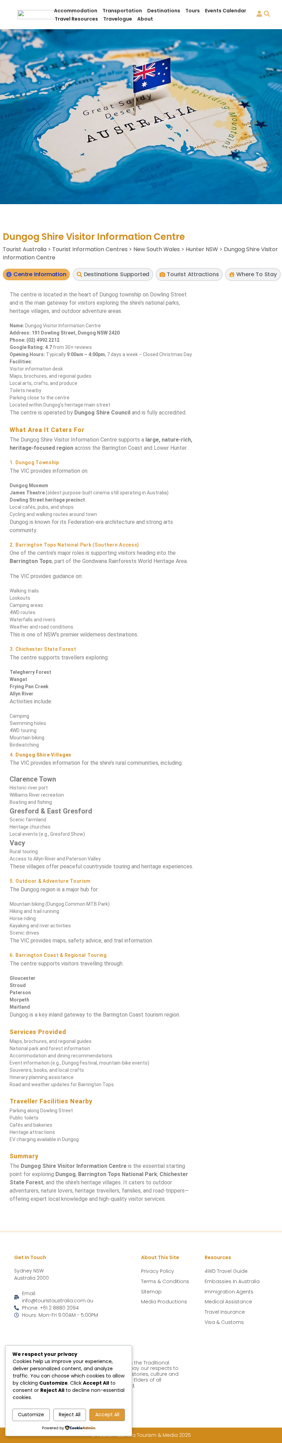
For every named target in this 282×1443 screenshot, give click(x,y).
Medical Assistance (228, 1301)
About (145, 18)
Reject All (69, 1414)
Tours (192, 10)
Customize (31, 1414)
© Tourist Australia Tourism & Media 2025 (141, 1435)
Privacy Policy (157, 1271)
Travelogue (117, 18)
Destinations (163, 10)
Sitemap (151, 1291)
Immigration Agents (229, 1291)
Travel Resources (76, 18)
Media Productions (164, 1301)
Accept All (107, 1414)
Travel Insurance (225, 1312)
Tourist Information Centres (90, 249)
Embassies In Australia (232, 1281)
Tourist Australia (24, 249)
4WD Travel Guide (226, 1271)
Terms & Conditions (165, 1281)
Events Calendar (225, 10)
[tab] (36, 274)
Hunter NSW (202, 249)
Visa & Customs (224, 1322)
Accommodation (75, 10)
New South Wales (156, 249)
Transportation (122, 10)
